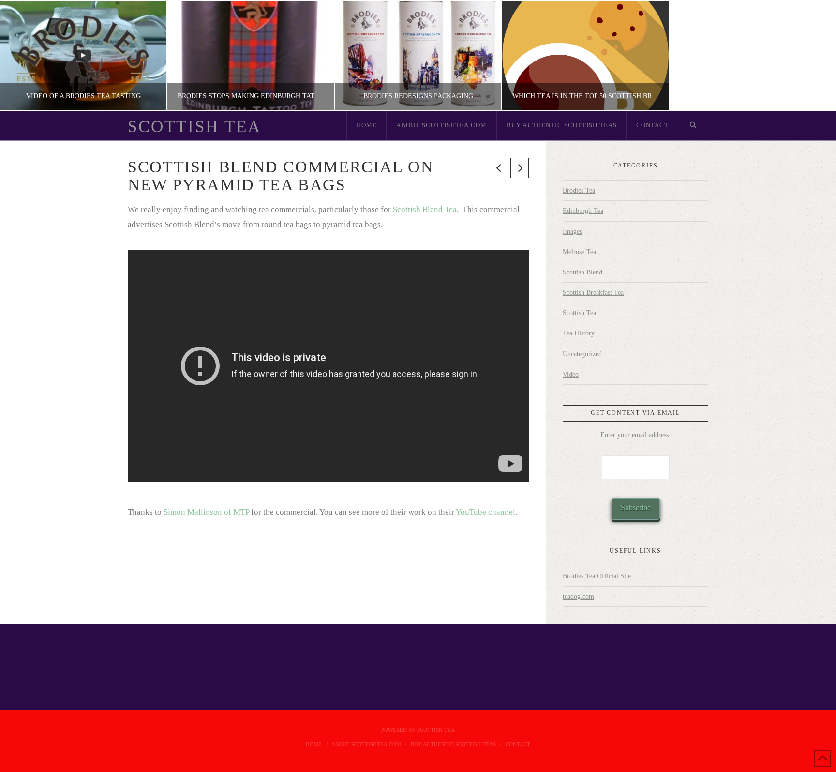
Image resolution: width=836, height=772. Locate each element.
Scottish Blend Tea (425, 209)
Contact (518, 744)
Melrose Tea (579, 252)
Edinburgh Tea (583, 210)
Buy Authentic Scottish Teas (453, 744)
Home (314, 744)
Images (572, 231)
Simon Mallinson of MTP (206, 511)
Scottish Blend (582, 272)
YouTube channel (485, 511)
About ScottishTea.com (366, 744)
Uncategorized (582, 354)
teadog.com (578, 596)
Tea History (579, 333)
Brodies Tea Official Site (597, 576)
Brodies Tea (579, 190)
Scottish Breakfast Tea (593, 292)
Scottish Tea (194, 126)
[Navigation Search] (693, 125)
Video (571, 374)
